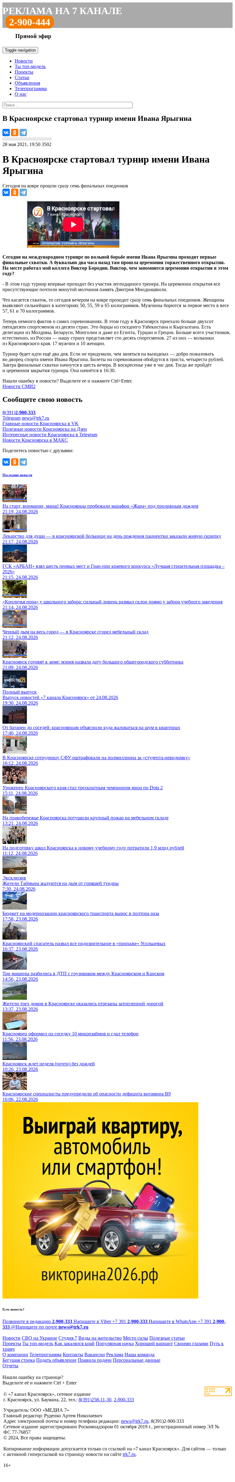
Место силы (135, 1338)
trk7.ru (129, 1454)
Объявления (27, 83)
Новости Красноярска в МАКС (35, 440)
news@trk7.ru (35, 418)
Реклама (114, 1354)
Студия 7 (67, 1338)
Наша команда (140, 1354)
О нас (21, 94)
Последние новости (17, 475)
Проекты (24, 72)
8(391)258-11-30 (95, 1399)
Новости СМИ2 (18, 386)
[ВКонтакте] (6, 132)
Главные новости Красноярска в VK (40, 423)
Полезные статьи (167, 1338)
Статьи (22, 77)
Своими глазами (191, 1343)
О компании (15, 1354)
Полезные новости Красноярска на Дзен (44, 429)
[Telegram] (23, 132)
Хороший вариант (154, 1343)
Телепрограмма (31, 88)
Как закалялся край (74, 1343)
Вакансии (94, 1354)
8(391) (18, 412)
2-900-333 (124, 1399)
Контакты (73, 1354)
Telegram (11, 418)
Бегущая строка (18, 1360)
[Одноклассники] (14, 132)
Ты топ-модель (30, 66)
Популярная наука (115, 1343)
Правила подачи (95, 1360)
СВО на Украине (39, 1338)
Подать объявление (56, 1360)
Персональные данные (136, 1360)
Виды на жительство (100, 1338)
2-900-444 (29, 22)
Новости (24, 61)
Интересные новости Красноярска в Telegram (49, 434)
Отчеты (10, 1365)
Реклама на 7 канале (62, 10)
